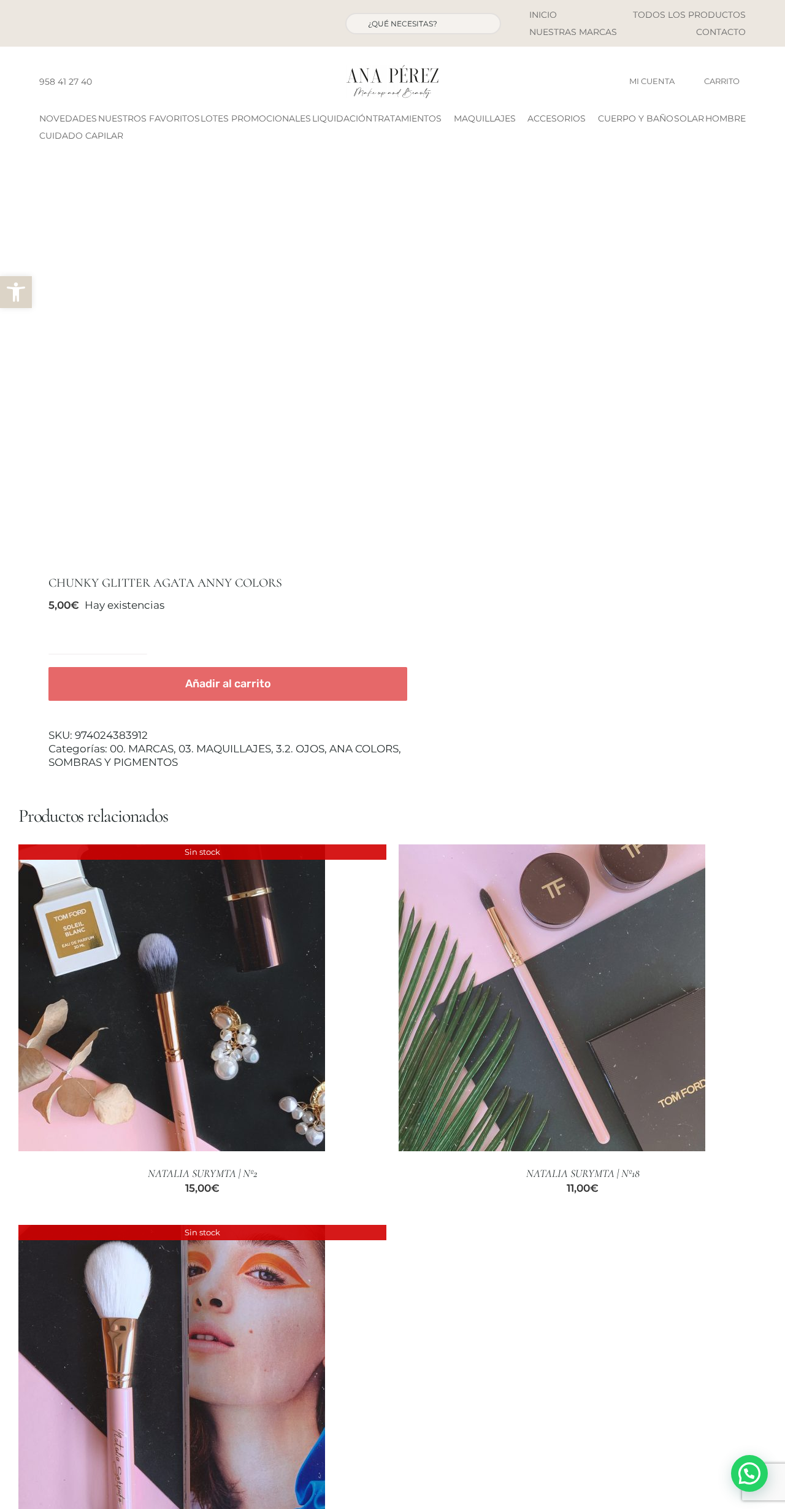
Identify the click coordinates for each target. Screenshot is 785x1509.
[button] (16, 292)
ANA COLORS (364, 749)
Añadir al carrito (228, 683)
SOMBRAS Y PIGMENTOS (113, 762)
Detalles (171, 999)
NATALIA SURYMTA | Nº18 (583, 1173)
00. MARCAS (142, 749)
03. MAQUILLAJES (224, 749)
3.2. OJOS (300, 749)
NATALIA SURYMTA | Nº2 (203, 1173)
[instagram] (124, 82)
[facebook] (105, 82)
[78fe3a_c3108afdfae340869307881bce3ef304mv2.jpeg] (198, 364)
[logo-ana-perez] (392, 70)
